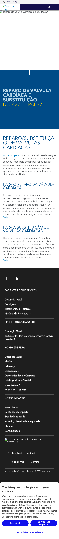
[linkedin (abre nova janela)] (19, 278)
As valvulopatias (11, 155)
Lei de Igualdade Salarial (18, 380)
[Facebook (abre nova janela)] (9, 278)
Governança (11, 385)
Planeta (9, 426)
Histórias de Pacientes (17, 314)
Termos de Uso (16, 462)
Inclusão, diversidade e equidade (22, 421)
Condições (10, 304)
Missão (8, 361)
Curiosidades (12, 371)
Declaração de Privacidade (22, 453)
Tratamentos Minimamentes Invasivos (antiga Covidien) (29, 337)
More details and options (29, 532)
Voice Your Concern (15, 390)
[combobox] (10, 1)
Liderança (10, 366)
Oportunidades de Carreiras (20, 376)
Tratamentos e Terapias (18, 309)
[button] (56, 5)
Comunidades (12, 431)
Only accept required (44, 523)
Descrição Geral (13, 299)
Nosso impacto (13, 407)
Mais (5, 217)
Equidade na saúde (15, 417)
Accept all (15, 523)
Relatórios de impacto (16, 412)
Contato (35, 462)
